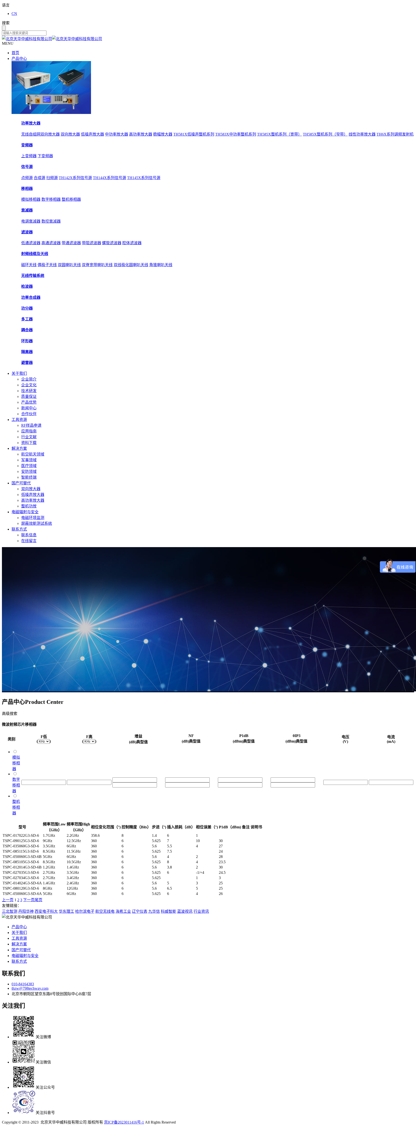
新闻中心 (29, 408)
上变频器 (29, 156)
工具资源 (19, 420)
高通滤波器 (51, 243)
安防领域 (29, 471)
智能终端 (29, 477)
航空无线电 (105, 911)
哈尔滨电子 (84, 911)
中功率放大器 (116, 134)
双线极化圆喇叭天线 (131, 265)
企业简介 (29, 379)
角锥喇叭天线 (160, 265)
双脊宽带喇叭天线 (97, 265)
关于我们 (19, 373)
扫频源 (52, 178)
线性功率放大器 (362, 134)
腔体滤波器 (132, 243)
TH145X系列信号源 (143, 178)
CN (14, 14)
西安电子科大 (46, 911)
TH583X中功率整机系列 (235, 134)
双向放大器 (70, 134)
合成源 (39, 178)
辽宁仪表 (139, 911)
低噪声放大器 (92, 134)
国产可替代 (21, 483)
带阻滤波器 (91, 243)
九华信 (154, 911)
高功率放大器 (140, 134)
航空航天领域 (32, 454)
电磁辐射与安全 (25, 512)
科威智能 (168, 911)
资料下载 (29, 443)
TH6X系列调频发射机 (395, 134)
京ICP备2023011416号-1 (124, 1122)
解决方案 (19, 448)
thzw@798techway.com (30, 988)
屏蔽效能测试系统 (36, 523)
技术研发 (29, 391)
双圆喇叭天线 (69, 265)
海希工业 (123, 911)
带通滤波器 (71, 243)
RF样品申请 (31, 425)
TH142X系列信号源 (75, 178)
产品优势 (29, 402)
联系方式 (19, 529)
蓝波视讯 (185, 911)
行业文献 (29, 437)
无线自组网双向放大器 (40, 134)
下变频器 (45, 156)
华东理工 (66, 911)
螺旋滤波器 (111, 243)
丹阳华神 (26, 911)
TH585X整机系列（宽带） (279, 134)
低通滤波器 (30, 243)
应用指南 (29, 431)
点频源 (27, 178)
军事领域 (29, 460)
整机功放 (29, 506)
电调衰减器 (30, 221)
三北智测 (9, 911)
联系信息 (29, 535)
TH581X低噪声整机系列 (193, 134)
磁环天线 (29, 265)
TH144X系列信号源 (109, 178)
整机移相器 (71, 199)
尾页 (38, 900)
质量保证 (29, 396)
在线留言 (29, 541)
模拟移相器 (30, 199)
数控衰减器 (51, 221)
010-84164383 (23, 984)
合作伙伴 (29, 414)
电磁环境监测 (32, 518)
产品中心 (19, 58)
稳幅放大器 (162, 134)
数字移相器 (51, 199)
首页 (15, 53)
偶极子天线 (47, 265)
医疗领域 (29, 466)
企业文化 (29, 385)
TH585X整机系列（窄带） (325, 134)
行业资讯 (201, 911)
